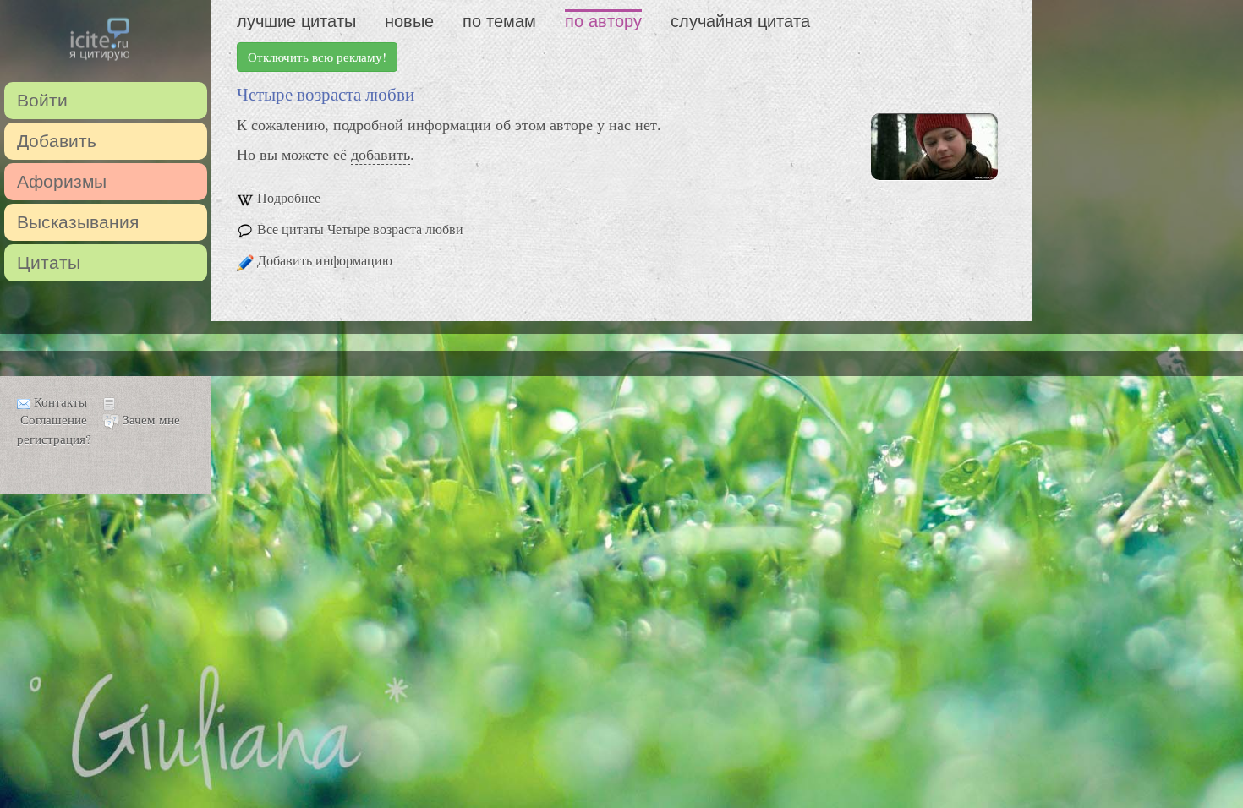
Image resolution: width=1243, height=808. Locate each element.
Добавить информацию (324, 260)
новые (409, 21)
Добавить (56, 140)
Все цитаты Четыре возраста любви (360, 228)
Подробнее (288, 197)
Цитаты (48, 262)
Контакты (60, 401)
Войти (42, 100)
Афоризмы (62, 181)
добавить (380, 154)
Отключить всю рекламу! (317, 56)
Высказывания (78, 222)
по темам (499, 21)
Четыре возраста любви (325, 94)
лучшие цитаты (296, 21)
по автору (603, 21)
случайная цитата (740, 21)
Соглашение (53, 419)
